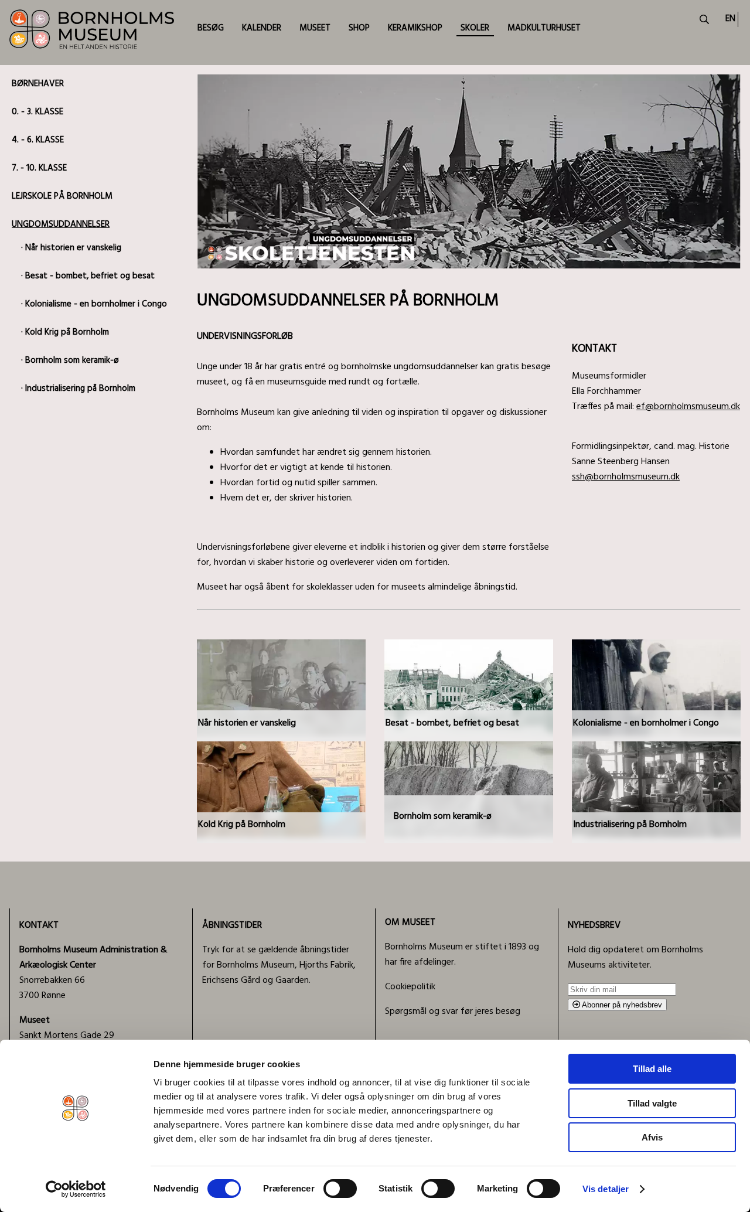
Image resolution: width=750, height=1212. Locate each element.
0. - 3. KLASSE (37, 112)
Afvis (652, 1137)
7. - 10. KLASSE (39, 168)
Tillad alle (652, 1069)
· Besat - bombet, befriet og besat (88, 276)
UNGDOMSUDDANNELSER (61, 224)
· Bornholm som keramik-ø (70, 360)
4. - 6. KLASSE (38, 140)
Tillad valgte (652, 1103)
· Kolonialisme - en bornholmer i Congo (94, 304)
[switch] (340, 1188)
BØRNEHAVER (38, 84)
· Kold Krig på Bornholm (65, 332)
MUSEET (314, 28)
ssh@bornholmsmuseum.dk (626, 477)
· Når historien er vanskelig (71, 248)
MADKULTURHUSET (544, 28)
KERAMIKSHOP (415, 28)
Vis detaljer (605, 1189)
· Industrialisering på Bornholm (78, 389)
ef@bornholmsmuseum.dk (688, 406)
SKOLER (475, 28)
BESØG (210, 28)
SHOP (359, 28)
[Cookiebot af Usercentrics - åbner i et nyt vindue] (76, 1189)
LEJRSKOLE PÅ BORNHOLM (62, 196)
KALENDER (261, 28)
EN (730, 19)
